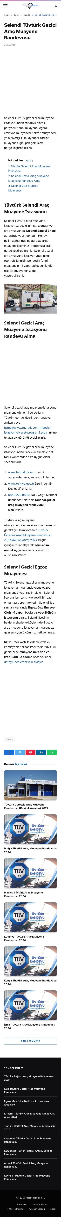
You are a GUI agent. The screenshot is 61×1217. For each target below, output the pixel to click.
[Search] (56, 5)
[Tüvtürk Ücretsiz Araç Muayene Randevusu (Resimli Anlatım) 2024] (30, 785)
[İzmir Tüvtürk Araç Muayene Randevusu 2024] (30, 1005)
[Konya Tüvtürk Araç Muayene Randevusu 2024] (30, 961)
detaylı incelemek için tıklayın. (24, 662)
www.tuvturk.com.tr (22, 472)
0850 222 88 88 (19, 495)
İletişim (51, 1209)
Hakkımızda (22, 1204)
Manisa (9, 739)
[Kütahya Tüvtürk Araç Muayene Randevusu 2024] (30, 917)
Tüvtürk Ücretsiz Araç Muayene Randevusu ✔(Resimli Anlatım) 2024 (27, 535)
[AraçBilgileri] (30, 5)
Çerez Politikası (39, 1204)
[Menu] (5, 5)
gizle (28, 160)
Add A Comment (30, 1041)
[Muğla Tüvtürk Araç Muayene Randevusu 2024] (30, 829)
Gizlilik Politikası (17, 1209)
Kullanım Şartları (37, 1209)
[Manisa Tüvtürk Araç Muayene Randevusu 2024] (30, 873)
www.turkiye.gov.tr (21, 483)
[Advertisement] (30, 83)
